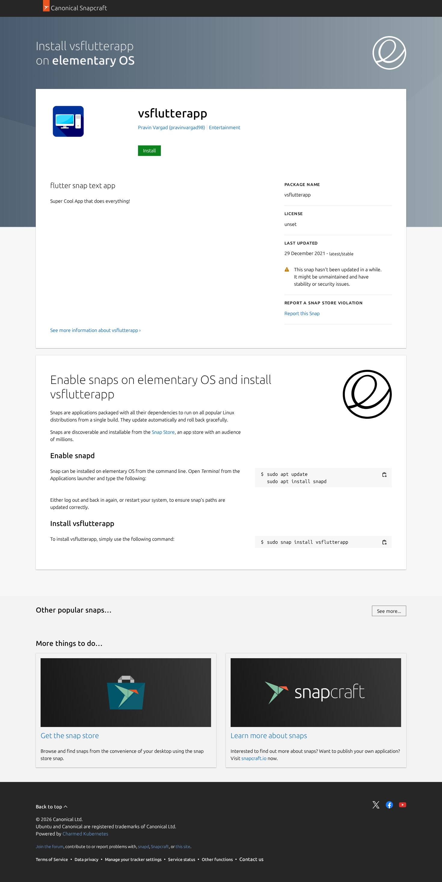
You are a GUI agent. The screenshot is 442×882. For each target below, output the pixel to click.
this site (183, 846)
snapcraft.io (253, 758)
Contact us (251, 859)
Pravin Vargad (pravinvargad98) (172, 127)
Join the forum (49, 846)
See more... (389, 611)
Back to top (49, 806)
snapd (143, 846)
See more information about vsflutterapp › (95, 330)
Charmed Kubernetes (85, 833)
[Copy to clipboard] (384, 474)
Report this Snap (302, 313)
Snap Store (163, 432)
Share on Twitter (376, 804)
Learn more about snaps (269, 735)
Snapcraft (160, 846)
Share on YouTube (402, 804)
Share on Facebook (389, 804)
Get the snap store (70, 735)
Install (149, 150)
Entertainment (224, 127)
